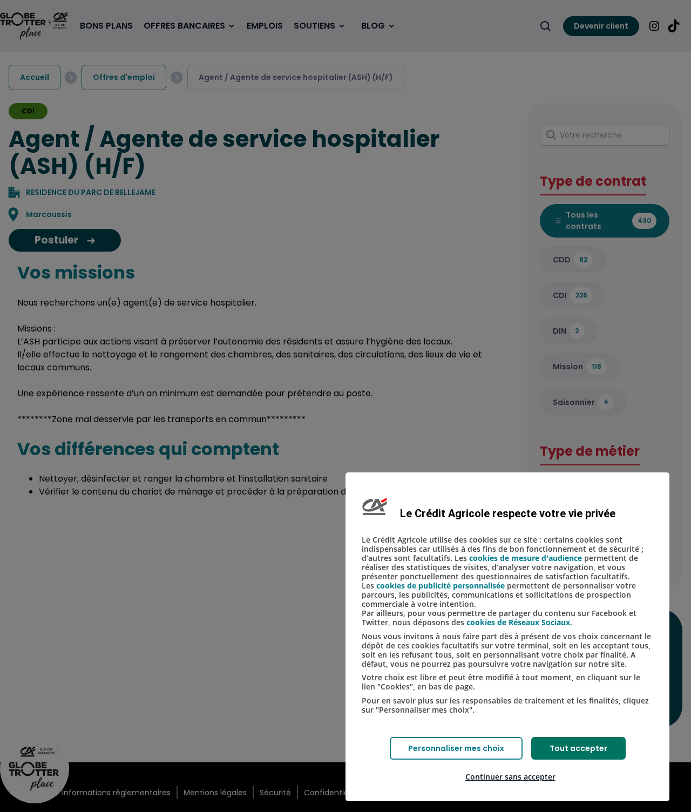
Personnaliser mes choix (456, 748)
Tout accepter (578, 748)
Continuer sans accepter (510, 777)
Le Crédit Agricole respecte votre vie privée (507, 513)
